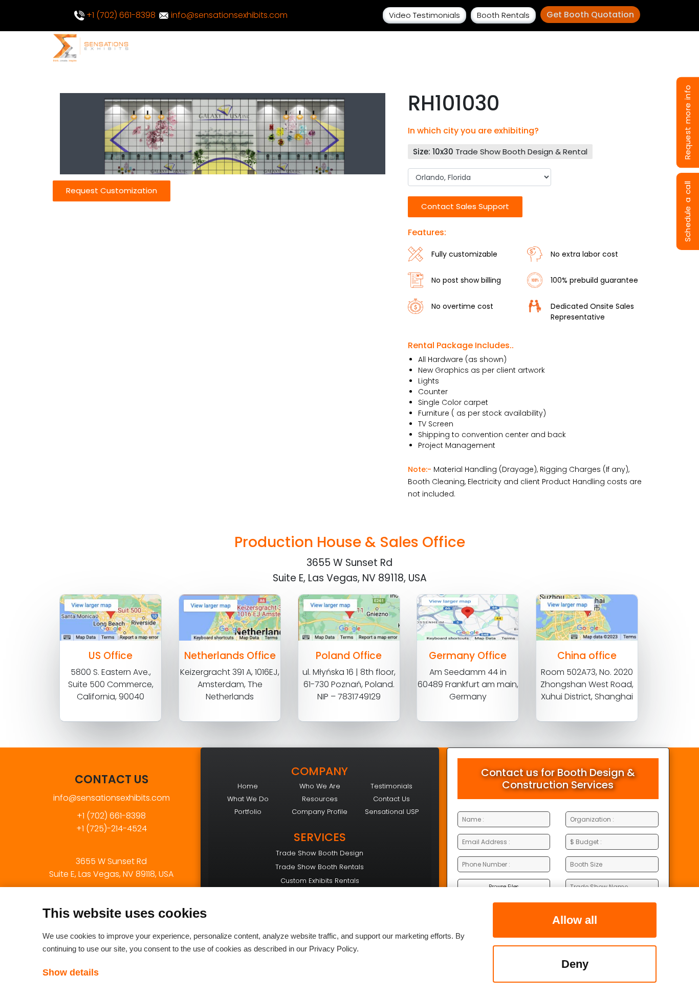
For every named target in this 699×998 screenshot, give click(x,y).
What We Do (248, 799)
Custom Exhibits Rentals (319, 881)
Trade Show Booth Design (319, 853)
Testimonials (391, 786)
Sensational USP (392, 811)
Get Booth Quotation (590, 14)
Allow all (574, 920)
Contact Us (391, 799)
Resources (320, 799)
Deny (574, 964)
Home (247, 786)
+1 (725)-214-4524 (111, 828)
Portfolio (247, 811)
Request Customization (111, 190)
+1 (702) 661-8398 (120, 15)
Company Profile (319, 811)
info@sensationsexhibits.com (228, 15)
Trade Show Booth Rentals (319, 867)
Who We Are (319, 786)
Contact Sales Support (465, 206)
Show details (70, 972)
